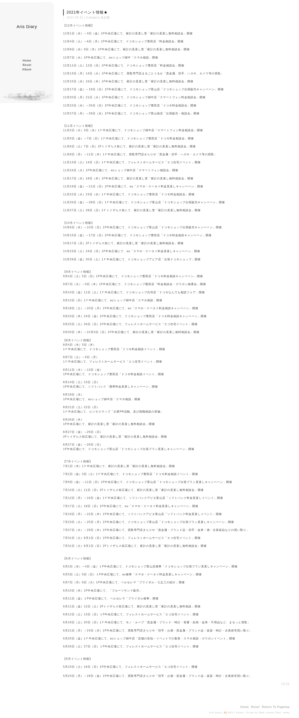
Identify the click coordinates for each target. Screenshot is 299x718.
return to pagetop (276, 707)
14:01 (285, 683)
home (27, 60)
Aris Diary (27, 26)
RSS (230, 712)
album (27, 69)
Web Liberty (266, 712)
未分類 (105, 17)
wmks (286, 712)
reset (27, 65)
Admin (240, 712)
